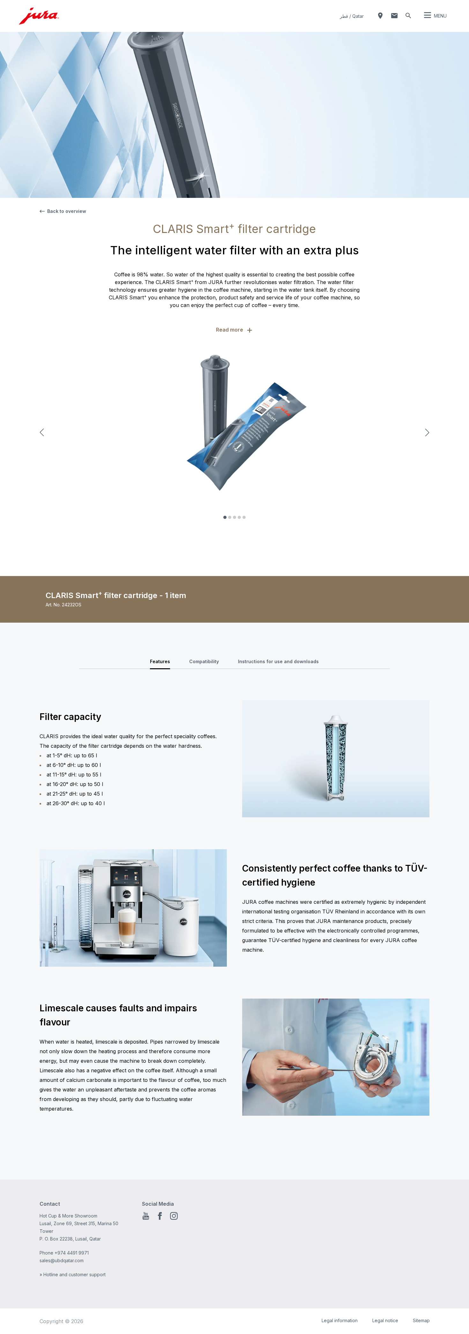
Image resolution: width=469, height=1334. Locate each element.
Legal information (340, 1320)
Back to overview (66, 211)
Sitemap (421, 1320)
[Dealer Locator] (380, 15)
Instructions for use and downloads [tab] (278, 661)
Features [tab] (160, 661)
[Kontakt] (394, 15)
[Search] (408, 15)
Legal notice (385, 1320)
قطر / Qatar (352, 16)
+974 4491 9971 (72, 1252)
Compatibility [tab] (204, 661)
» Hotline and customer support (73, 1274)
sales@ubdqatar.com (62, 1260)
